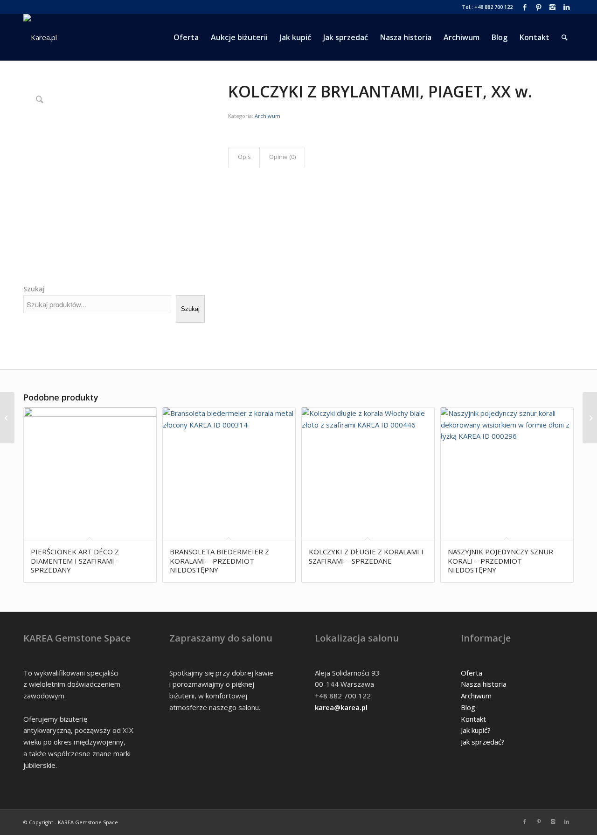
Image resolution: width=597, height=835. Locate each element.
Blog (468, 707)
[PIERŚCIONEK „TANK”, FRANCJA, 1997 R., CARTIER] (590, 417)
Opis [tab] (244, 157)
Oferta (471, 672)
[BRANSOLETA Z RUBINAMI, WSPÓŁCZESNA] (7, 417)
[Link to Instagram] (552, 7)
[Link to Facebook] (524, 7)
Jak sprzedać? (483, 741)
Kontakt (473, 719)
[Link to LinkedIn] (567, 7)
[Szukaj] (564, 37)
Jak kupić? (476, 730)
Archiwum (267, 115)
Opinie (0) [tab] (282, 157)
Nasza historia (484, 684)
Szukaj (34, 288)
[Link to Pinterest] (538, 7)
